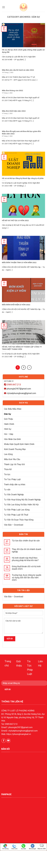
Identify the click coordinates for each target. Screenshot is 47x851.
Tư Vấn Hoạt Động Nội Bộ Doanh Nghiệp (22, 499)
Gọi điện (23, 848)
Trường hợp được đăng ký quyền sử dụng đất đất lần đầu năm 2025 (26, 577)
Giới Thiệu (8, 419)
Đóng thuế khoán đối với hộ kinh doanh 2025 (26, 567)
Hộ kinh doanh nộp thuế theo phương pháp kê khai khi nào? (25, 559)
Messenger (32, 848)
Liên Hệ (40, 663)
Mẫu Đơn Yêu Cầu (12, 459)
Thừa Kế (7, 469)
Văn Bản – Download (13, 525)
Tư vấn (7, 489)
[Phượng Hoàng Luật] (23, 7)
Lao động (8, 454)
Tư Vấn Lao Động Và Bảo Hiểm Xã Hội (21, 504)
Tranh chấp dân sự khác (14, 484)
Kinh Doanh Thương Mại (15, 449)
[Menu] (3, 7)
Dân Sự (7, 414)
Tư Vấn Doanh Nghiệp (14, 494)
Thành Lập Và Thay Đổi (14, 464)
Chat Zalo (14, 848)
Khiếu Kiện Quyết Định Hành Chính (19, 444)
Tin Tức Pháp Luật (12, 479)
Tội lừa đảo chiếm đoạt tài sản (26, 540)
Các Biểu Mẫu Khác (12, 409)
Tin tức (7, 474)
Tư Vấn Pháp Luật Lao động (17, 509)
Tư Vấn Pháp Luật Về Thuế (16, 515)
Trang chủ (8, 663)
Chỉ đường (5, 848)
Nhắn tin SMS (42, 848)
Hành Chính (9, 424)
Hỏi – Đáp (8, 434)
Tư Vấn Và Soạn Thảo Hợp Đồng (18, 519)
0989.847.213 (14, 384)
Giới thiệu (19, 663)
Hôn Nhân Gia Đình (12, 439)
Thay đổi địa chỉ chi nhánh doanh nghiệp (26, 550)
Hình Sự (7, 429)
